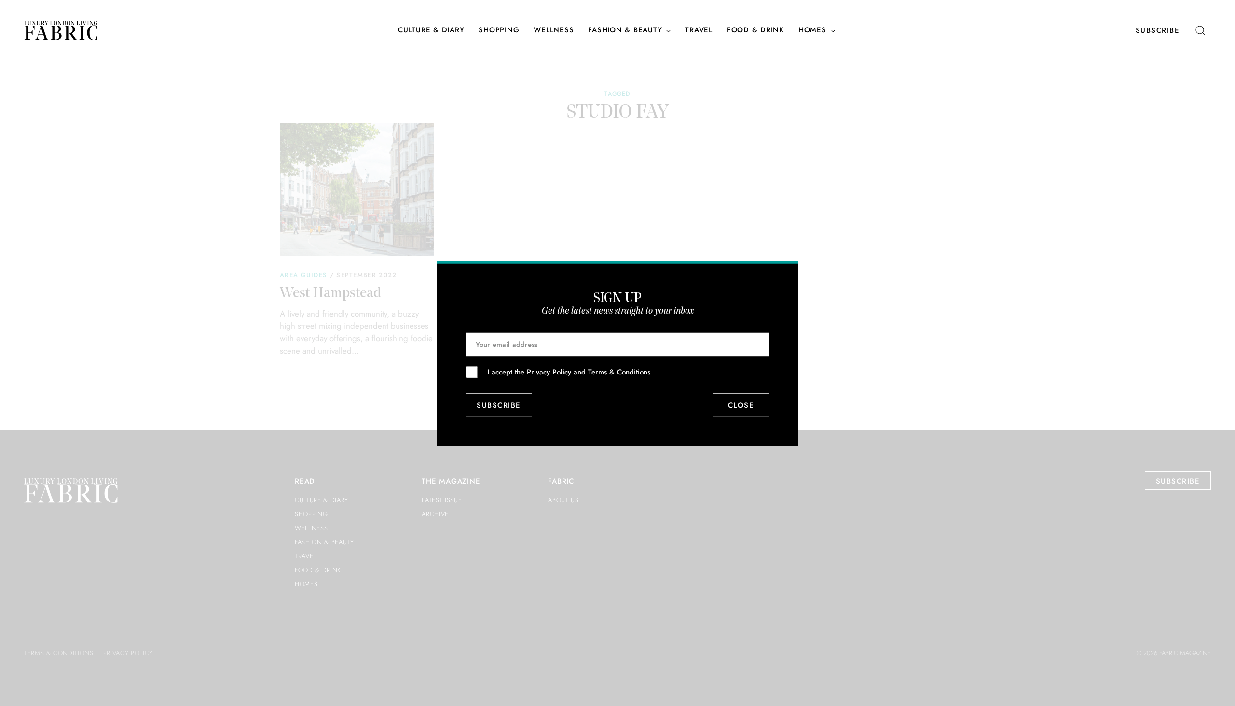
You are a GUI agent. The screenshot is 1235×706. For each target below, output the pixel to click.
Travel (699, 30)
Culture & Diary (431, 30)
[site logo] (60, 30)
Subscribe (1158, 30)
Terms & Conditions (619, 371)
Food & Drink (755, 30)
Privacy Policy (549, 371)
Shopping (499, 30)
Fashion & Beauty (625, 30)
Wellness (554, 30)
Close (741, 405)
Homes (812, 30)
